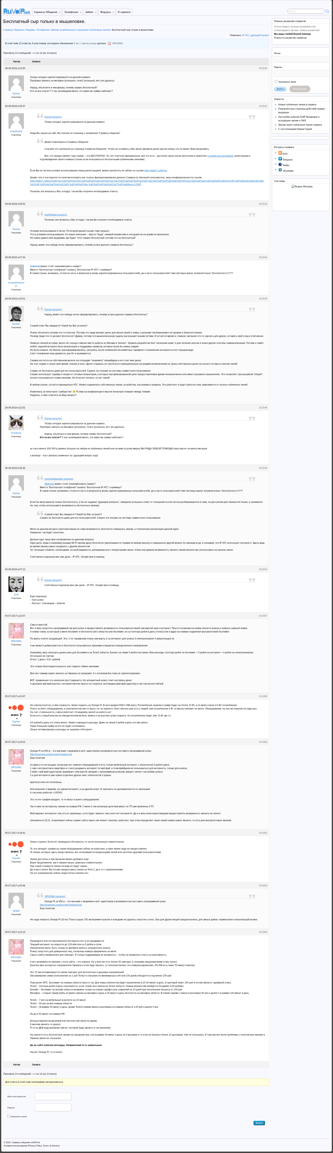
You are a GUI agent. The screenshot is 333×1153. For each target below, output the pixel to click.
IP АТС (245, 35)
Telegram (287, 159)
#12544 (263, 257)
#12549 (263, 468)
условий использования (220, 156)
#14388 (263, 696)
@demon (35, 266)
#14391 (263, 833)
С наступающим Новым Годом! (295, 129)
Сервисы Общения (45, 12)
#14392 (263, 885)
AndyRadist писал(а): (56, 214)
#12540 (263, 68)
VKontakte (287, 171)
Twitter (285, 165)
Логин (277, 53)
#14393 (263, 932)
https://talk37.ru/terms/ (155, 170)
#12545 (263, 298)
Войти (259, 1123)
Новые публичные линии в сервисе (297, 104)
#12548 (263, 407)
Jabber (89, 12)
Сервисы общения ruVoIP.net (26, 1142)
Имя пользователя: (16, 1096)
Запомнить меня (18, 1116)
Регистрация (300, 89)
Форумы (105, 12)
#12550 (263, 569)
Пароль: (11, 1108)
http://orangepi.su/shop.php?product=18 (51, 754)
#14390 (263, 742)
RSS (285, 154)
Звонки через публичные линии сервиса (300, 124)
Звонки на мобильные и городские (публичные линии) (80, 30)
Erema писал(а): (53, 117)
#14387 (263, 616)
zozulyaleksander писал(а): (59, 479)
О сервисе (124, 12)
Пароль (278, 67)
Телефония (71, 12)
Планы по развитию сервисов (290, 37)
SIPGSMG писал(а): (55, 896)
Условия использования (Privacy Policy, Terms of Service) (32, 1146)
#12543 (263, 204)
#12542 (263, 106)
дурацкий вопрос (260, 35)
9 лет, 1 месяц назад (85, 43)
